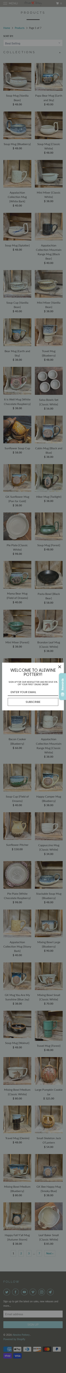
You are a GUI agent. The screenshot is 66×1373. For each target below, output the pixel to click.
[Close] (59, 667)
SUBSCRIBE (33, 702)
